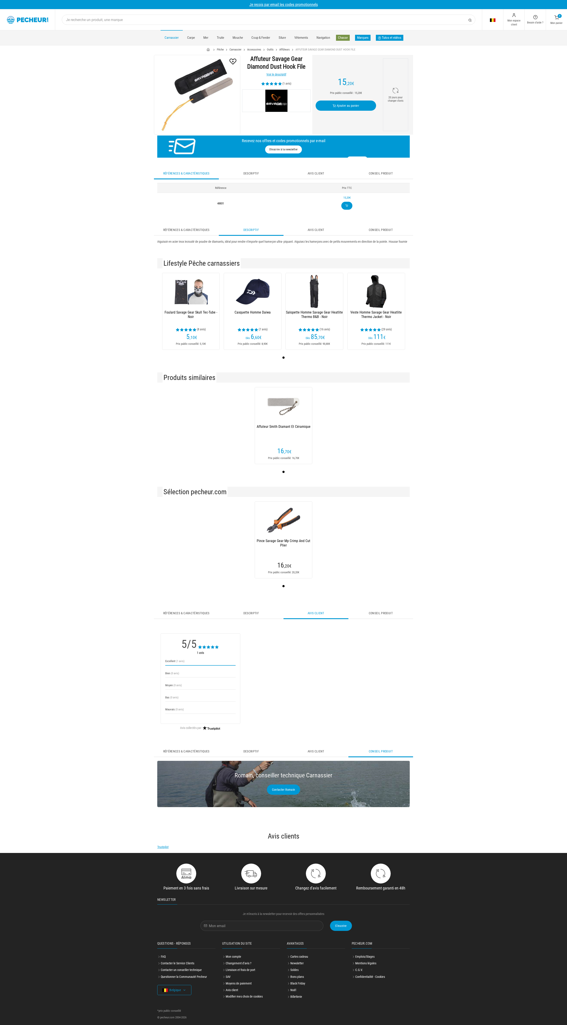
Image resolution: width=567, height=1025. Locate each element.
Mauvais (174, 709)
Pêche (220, 49)
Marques (363, 38)
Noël (293, 990)
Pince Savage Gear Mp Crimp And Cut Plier (283, 543)
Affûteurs (284, 49)
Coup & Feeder (260, 38)
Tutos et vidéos (391, 38)
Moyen (173, 685)
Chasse (343, 38)
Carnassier (172, 38)
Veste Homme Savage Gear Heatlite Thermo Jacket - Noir (376, 314)
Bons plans (297, 976)
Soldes (294, 970)
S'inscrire (341, 926)
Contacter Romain (283, 789)
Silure (282, 38)
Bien (172, 673)
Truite (220, 38)
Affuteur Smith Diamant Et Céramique (284, 426)
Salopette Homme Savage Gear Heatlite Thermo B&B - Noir (314, 314)
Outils (270, 49)
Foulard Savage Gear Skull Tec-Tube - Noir (191, 314)
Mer (205, 38)
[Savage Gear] (276, 100)
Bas (172, 697)
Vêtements (301, 38)
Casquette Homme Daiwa (253, 312)
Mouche (238, 38)
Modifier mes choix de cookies (244, 996)
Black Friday (297, 983)
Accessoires (254, 49)
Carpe (191, 38)
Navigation (323, 38)
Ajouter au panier (347, 105)
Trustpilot (163, 847)
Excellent (174, 661)
